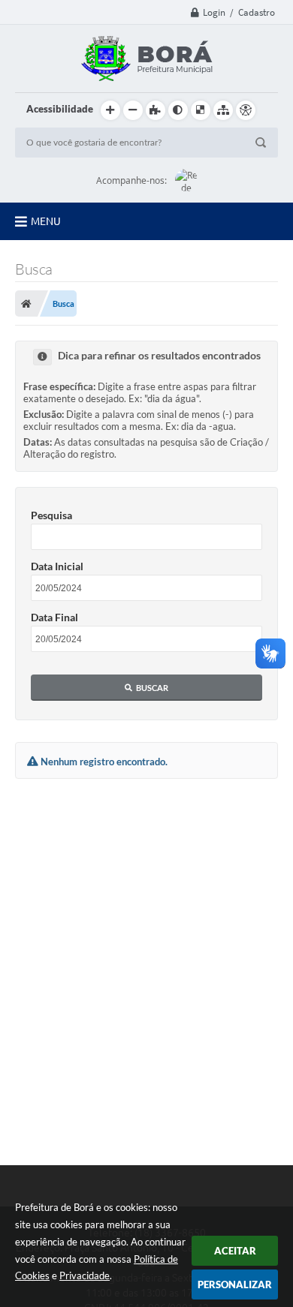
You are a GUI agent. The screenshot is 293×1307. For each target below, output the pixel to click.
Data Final (54, 617)
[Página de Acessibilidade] (245, 110)
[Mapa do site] (223, 110)
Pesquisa (51, 515)
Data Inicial (57, 566)
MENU (46, 221)
